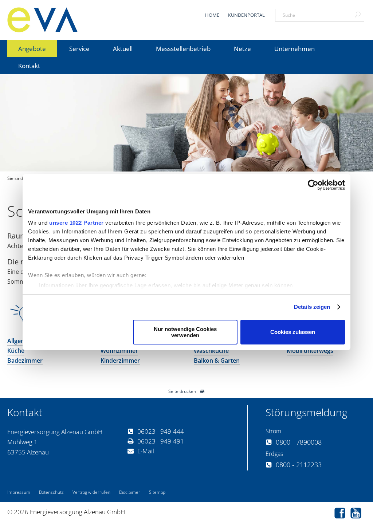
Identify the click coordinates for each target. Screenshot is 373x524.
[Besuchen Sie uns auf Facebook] (342, 514)
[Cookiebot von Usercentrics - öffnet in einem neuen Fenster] (313, 185)
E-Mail (145, 451)
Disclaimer (129, 492)
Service (79, 48)
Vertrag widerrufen (91, 492)
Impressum (18, 492)
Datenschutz (51, 492)
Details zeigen (312, 307)
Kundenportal (246, 15)
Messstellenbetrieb (183, 48)
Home (212, 15)
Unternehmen (294, 48)
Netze (242, 48)
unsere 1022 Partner (76, 223)
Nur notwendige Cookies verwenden (185, 332)
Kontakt (29, 66)
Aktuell (123, 48)
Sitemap (157, 492)
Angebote (32, 48)
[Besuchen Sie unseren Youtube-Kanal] (358, 514)
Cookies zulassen (292, 332)
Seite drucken (182, 391)
